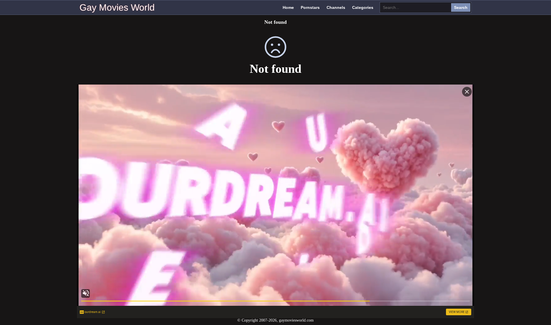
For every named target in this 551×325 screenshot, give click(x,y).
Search (460, 7)
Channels (336, 7)
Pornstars (310, 7)
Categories (362, 7)
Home (288, 7)
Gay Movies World (117, 7)
